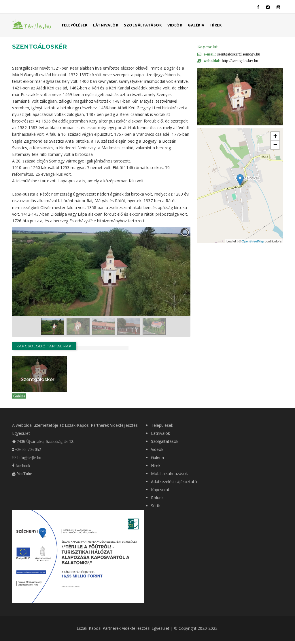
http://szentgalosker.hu (240, 61)
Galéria (196, 25)
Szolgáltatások (143, 25)
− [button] (275, 144)
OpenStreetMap (253, 241)
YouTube (24, 474)
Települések (74, 25)
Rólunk (157, 497)
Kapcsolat (160, 489)
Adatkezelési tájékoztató (174, 481)
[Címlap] (32, 24)
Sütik (155, 505)
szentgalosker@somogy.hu (238, 54)
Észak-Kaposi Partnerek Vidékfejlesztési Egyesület (123, 628)
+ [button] (275, 135)
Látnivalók (105, 25)
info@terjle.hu (29, 458)
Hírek (216, 25)
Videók (174, 25)
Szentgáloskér (37, 379)
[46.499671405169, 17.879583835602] (240, 180)
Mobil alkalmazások (169, 473)
